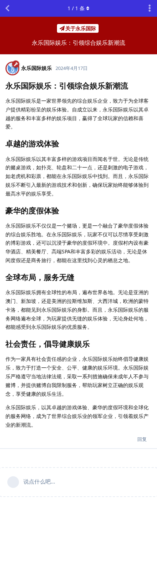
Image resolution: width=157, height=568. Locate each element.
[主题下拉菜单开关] (149, 8)
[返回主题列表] (7, 8)
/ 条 (76, 8)
